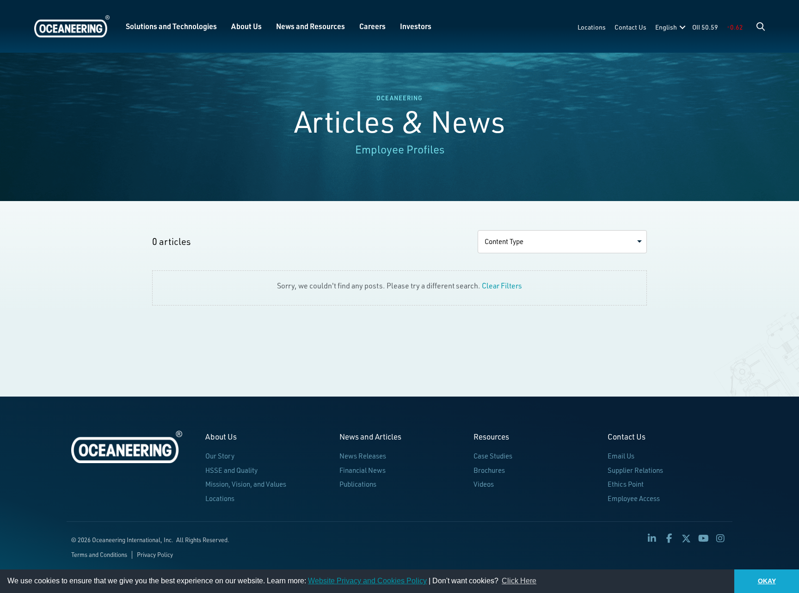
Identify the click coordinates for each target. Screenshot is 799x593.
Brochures (489, 470)
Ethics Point (626, 484)
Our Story (219, 456)
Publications (357, 484)
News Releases (362, 456)
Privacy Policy (155, 554)
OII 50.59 (705, 27)
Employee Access (634, 498)
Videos (483, 484)
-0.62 (735, 27)
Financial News (362, 470)
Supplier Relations (635, 470)
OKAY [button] (767, 581)
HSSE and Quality (231, 470)
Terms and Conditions (99, 554)
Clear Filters (502, 285)
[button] (760, 26)
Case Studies (492, 456)
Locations (592, 27)
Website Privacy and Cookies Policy (367, 581)
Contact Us (630, 27)
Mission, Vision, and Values (245, 484)
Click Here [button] (519, 581)
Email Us (621, 456)
